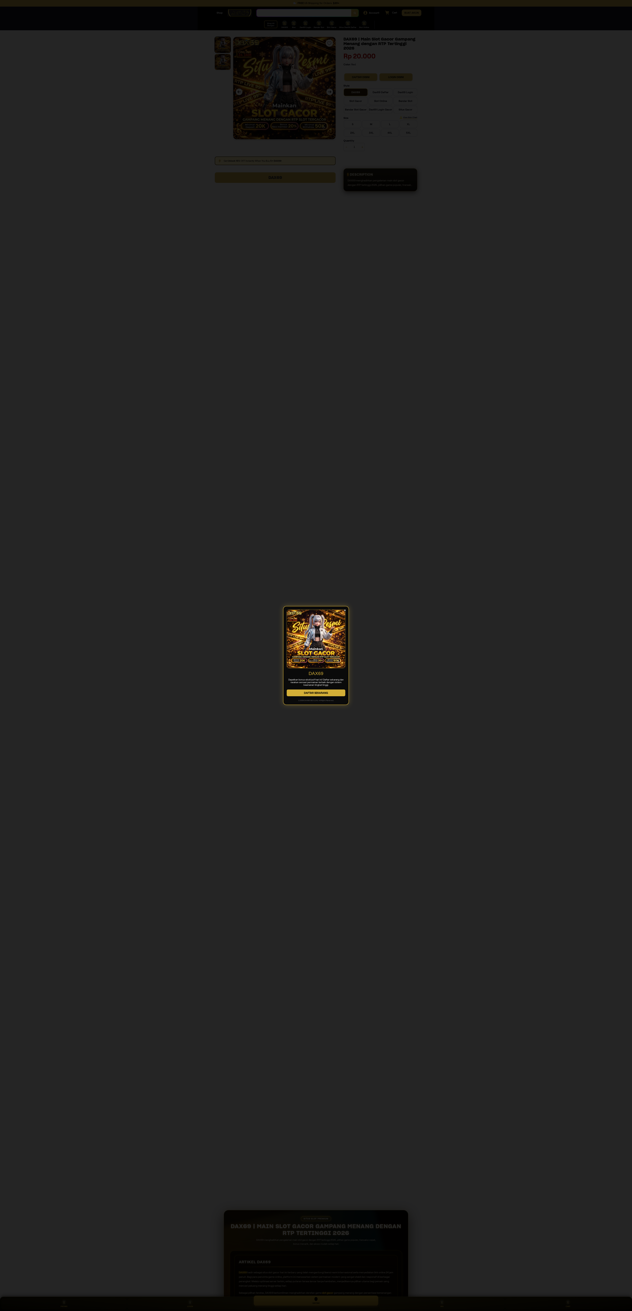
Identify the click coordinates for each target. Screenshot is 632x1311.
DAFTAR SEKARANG (316, 692)
